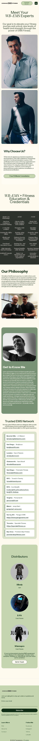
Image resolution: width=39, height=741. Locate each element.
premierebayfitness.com (16, 534)
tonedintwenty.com (14, 481)
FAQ (2, 726)
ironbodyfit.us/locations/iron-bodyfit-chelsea (18, 491)
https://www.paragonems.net (17, 517)
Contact (3, 732)
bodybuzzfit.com (13, 447)
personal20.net (12, 500)
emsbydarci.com (13, 456)
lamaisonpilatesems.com (16, 439)
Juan (19, 587)
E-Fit (19, 615)
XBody (19, 585)
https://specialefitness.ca (16, 526)
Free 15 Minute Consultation (19, 176)
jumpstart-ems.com (14, 509)
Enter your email (6, 701)
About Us (4, 729)
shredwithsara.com (14, 464)
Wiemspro (19, 646)
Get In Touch (19, 662)
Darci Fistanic (19, 618)
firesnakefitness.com (14, 473)
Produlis (26, 740)
